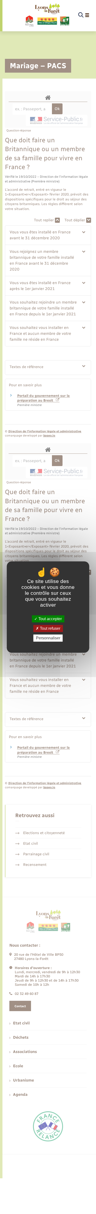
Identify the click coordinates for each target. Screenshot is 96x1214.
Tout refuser (49, 628)
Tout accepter (49, 619)
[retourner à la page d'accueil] (47, 15)
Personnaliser (48, 638)
